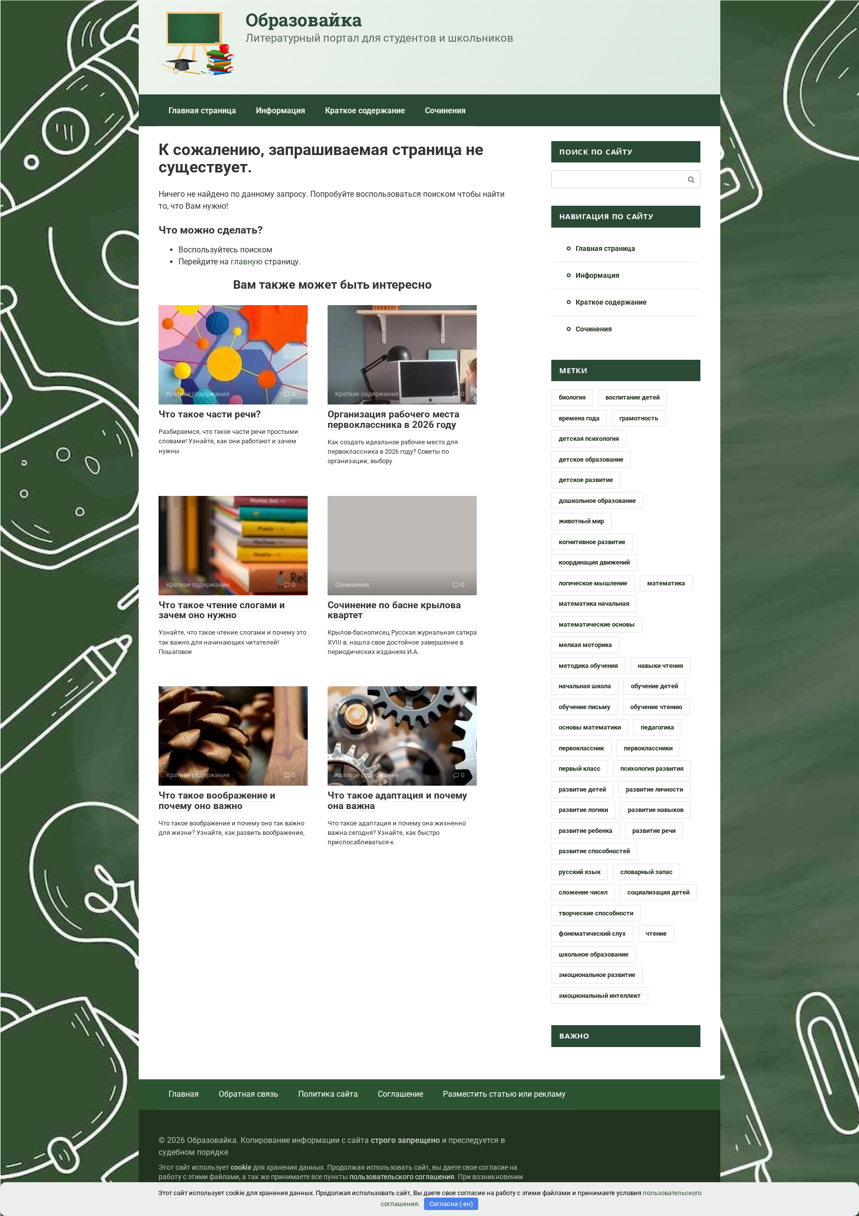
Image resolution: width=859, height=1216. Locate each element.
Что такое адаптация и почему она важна (397, 800)
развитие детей (582, 789)
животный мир (581, 521)
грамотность (638, 418)
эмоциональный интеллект (600, 995)
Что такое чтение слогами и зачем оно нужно (222, 610)
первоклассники (648, 748)
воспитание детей (632, 397)
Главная (184, 1094)
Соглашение (400, 1094)
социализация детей (658, 892)
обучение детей (654, 686)
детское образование (591, 459)
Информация (280, 110)
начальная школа (585, 686)
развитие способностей (594, 851)
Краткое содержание (365, 110)
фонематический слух (592, 933)
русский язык (580, 872)
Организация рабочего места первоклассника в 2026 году (393, 419)
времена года (579, 418)
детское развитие (586, 480)
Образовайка (303, 19)
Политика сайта (328, 1094)
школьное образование (593, 954)
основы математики (590, 727)
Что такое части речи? (209, 414)
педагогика (657, 727)
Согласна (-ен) (451, 1204)
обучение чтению (656, 707)
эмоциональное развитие (597, 974)
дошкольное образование (597, 500)
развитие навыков (656, 809)
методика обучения (588, 665)
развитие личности (654, 789)
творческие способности (596, 913)
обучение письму (584, 707)
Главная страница (202, 110)
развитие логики (583, 809)
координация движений (594, 562)
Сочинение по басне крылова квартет (394, 610)
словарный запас (646, 872)
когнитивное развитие (592, 542)
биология (572, 397)
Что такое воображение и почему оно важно (217, 800)
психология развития (652, 768)
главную (246, 261)
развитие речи (654, 830)
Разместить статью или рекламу (504, 1094)
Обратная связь (248, 1094)
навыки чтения (660, 665)
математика (666, 583)
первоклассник (581, 748)
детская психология (589, 438)
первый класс (580, 768)
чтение (656, 933)
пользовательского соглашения (401, 1177)
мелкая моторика (585, 645)
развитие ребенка (585, 830)
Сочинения (445, 110)
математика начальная (594, 603)
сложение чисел (583, 892)
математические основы (597, 624)
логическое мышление (593, 583)
